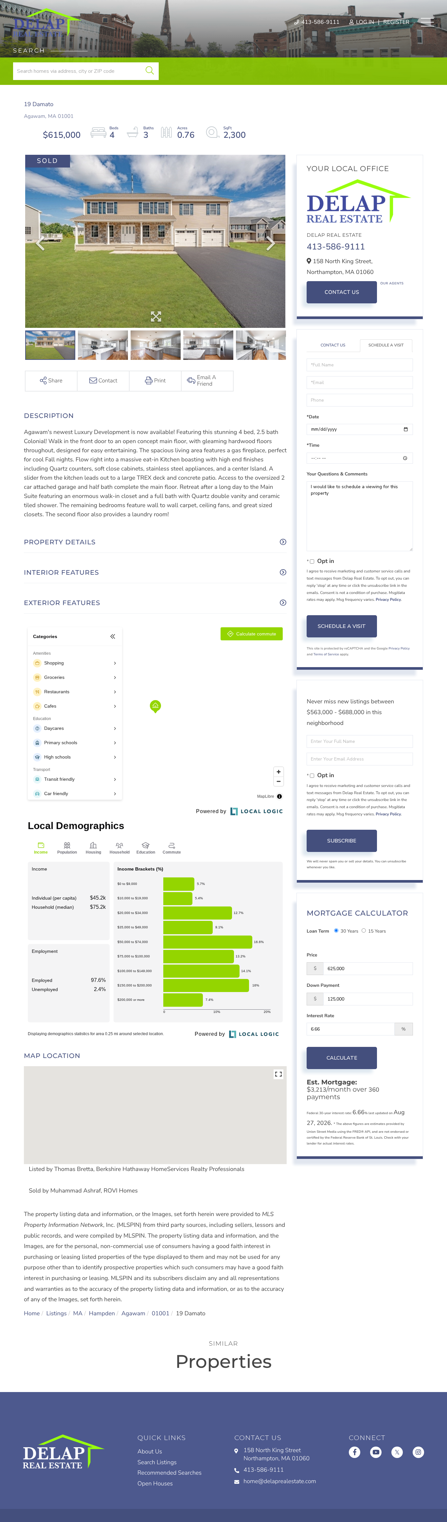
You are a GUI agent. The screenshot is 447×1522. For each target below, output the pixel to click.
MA (78, 1314)
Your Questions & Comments (337, 474)
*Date (313, 417)
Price (312, 955)
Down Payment (323, 985)
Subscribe (341, 840)
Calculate (342, 1058)
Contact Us (342, 292)
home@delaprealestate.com (279, 1481)
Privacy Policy (388, 599)
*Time (313, 445)
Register (396, 22)
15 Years (377, 931)
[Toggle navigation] (427, 22)
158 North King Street (276, 1455)
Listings (56, 1314)
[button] (150, 71)
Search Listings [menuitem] (157, 1462)
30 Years (349, 931)
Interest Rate (320, 1016)
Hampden (102, 1314)
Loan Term (318, 931)
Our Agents (391, 283)
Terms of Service (326, 654)
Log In (364, 22)
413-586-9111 (320, 22)
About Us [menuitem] (149, 1452)
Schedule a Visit (385, 345)
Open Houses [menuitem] (155, 1484)
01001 (161, 1314)
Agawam (133, 1314)
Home (32, 1314)
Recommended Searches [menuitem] (169, 1473)
